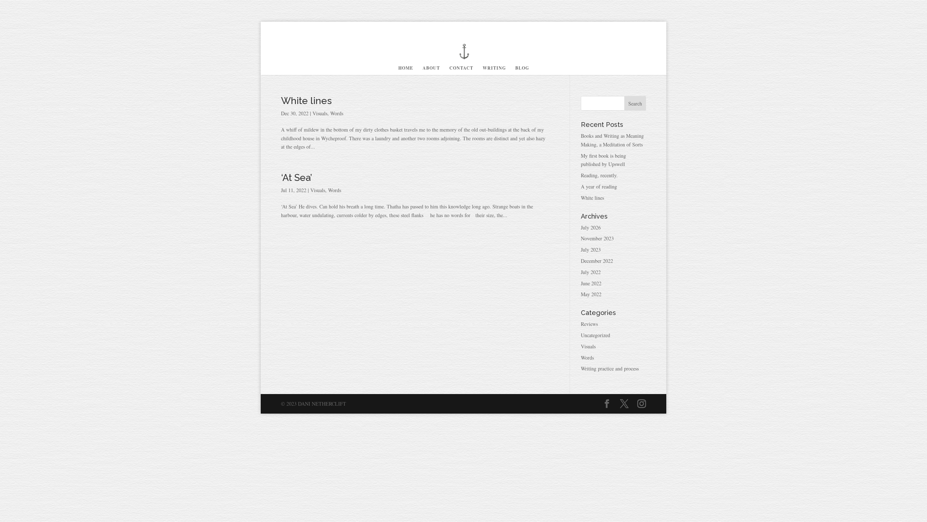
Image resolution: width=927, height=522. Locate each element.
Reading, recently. (599, 175)
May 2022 (591, 294)
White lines (306, 100)
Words (336, 113)
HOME (405, 68)
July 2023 (591, 249)
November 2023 (597, 238)
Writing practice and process (610, 368)
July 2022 (591, 272)
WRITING (494, 68)
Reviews (589, 323)
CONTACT (461, 68)
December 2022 (597, 260)
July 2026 (591, 227)
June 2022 (591, 283)
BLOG (522, 68)
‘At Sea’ (296, 177)
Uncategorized (595, 335)
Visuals (320, 113)
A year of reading (599, 186)
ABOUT (431, 68)
